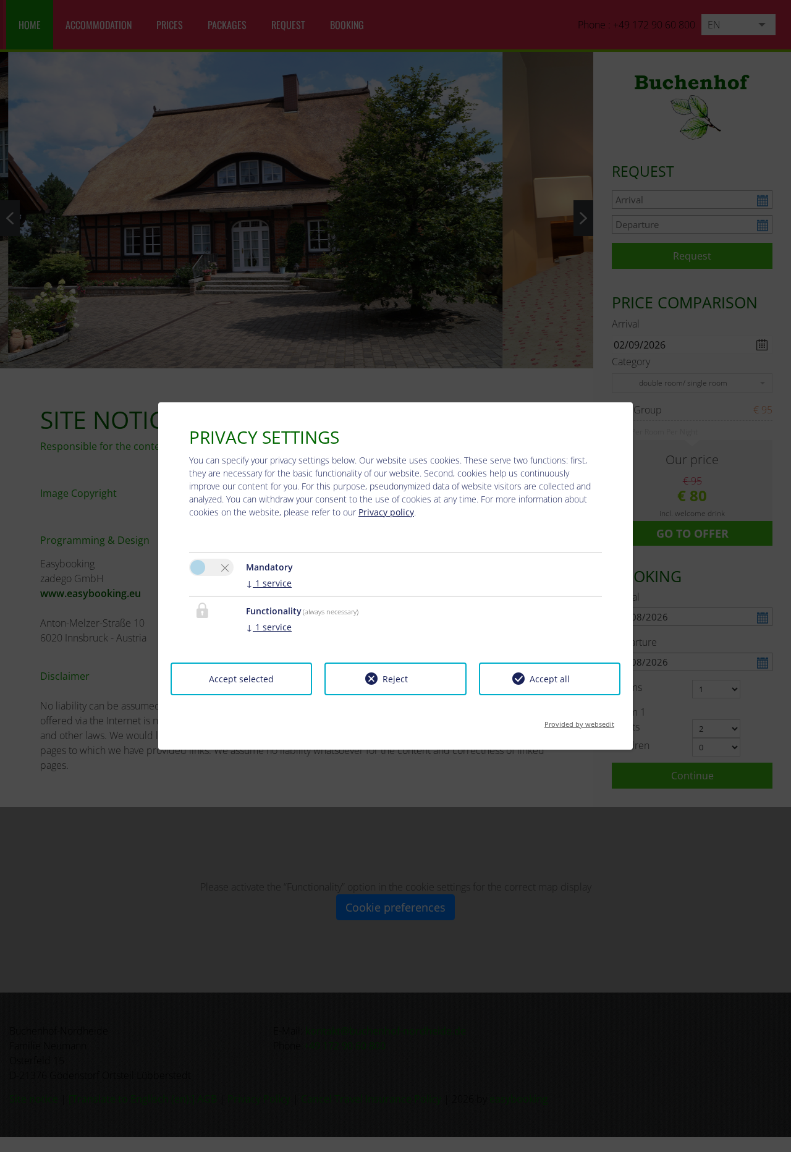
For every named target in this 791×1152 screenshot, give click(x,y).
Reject (395, 679)
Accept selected (241, 679)
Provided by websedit (579, 720)
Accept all (550, 679)
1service (269, 583)
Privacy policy (386, 512)
